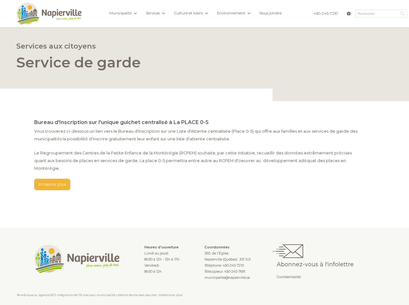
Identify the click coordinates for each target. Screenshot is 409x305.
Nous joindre (270, 13)
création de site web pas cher (136, 295)
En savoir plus (52, 184)
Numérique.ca (27, 295)
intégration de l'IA (69, 295)
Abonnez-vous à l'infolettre (315, 264)
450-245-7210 (325, 13)
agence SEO (47, 295)
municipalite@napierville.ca (227, 278)
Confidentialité (289, 277)
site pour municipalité (99, 295)
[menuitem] (326, 13)
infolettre (165, 295)
